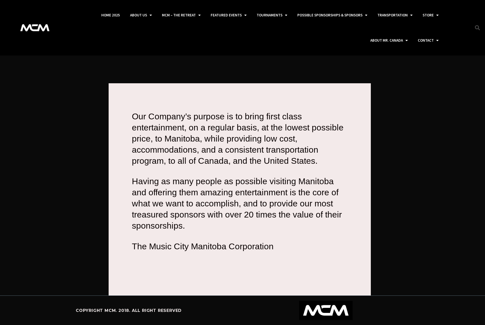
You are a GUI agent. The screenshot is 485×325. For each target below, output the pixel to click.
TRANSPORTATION (392, 15)
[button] (477, 28)
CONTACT (426, 40)
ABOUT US (138, 15)
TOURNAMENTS (269, 15)
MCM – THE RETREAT (179, 15)
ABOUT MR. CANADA (386, 40)
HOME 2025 (110, 15)
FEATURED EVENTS (226, 15)
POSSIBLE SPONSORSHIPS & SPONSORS (329, 15)
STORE (428, 15)
